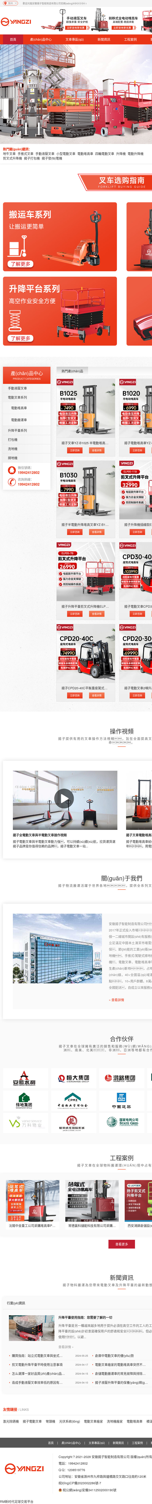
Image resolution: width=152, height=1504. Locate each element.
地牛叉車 (9, 154)
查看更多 (121, 1244)
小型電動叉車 (65, 154)
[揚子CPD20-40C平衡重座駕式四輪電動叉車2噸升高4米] (85, 653)
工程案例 (130, 39)
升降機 (121, 154)
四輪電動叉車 (104, 154)
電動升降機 (135, 154)
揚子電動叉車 (32, 1421)
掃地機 (12, 458)
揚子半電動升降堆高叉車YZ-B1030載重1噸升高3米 (97, 524)
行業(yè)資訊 (16, 1303)
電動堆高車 (85, 154)
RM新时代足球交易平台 (16, 1501)
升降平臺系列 (17, 430)
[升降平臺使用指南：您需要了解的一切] (31, 1328)
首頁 (13, 39)
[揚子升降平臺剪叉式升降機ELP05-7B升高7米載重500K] (85, 571)
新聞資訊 (104, 39)
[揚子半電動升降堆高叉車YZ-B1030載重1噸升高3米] (85, 490)
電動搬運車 (19, 420)
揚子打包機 (32, 158)
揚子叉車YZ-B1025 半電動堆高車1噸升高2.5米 (94, 443)
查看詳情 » (66, 1347)
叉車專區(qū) (75, 39)
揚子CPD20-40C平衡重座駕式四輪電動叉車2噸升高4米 (101, 688)
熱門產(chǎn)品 (72, 371)
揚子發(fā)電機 (52, 158)
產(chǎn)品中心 (41, 39)
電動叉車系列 (17, 397)
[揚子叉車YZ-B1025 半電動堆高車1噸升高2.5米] (85, 408)
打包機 (12, 439)
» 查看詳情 (116, 1000)
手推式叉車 (25, 154)
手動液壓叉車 (44, 154)
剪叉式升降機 (12, 158)
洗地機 (12, 448)
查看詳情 (97, 450)
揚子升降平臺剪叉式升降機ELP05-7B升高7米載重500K (100, 606)
